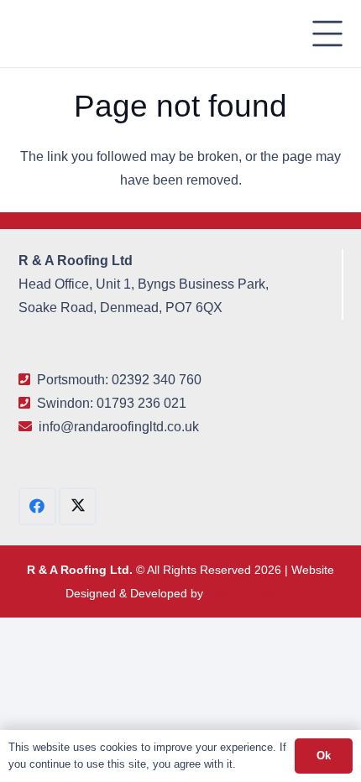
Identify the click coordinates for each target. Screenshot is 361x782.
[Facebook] (37, 506)
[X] (78, 506)
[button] (328, 33)
